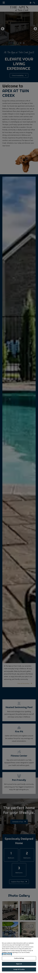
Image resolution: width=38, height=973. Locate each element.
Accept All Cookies (19, 969)
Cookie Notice (6, 954)
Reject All (19, 964)
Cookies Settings (19, 958)
